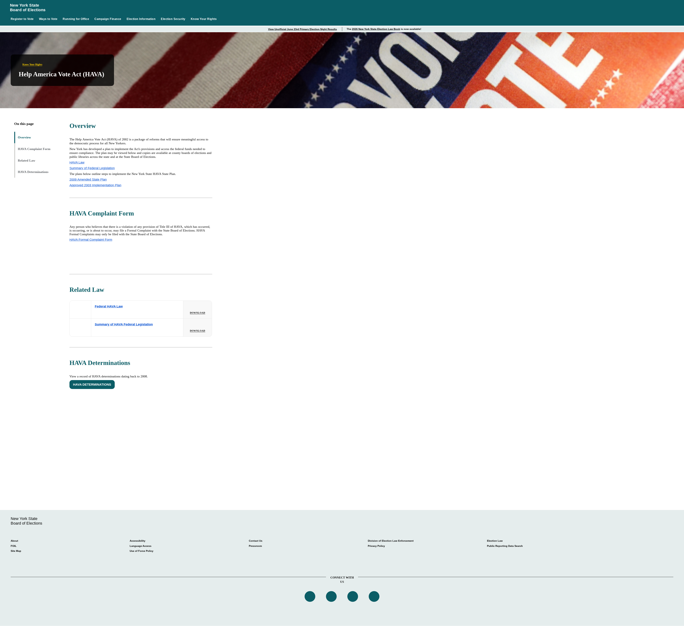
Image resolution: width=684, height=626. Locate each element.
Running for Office (76, 18)
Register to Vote (22, 18)
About (14, 540)
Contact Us (255, 540)
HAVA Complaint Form (34, 149)
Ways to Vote (48, 18)
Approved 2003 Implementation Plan (95, 185)
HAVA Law (76, 162)
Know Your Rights (204, 18)
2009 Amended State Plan (88, 179)
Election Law (495, 540)
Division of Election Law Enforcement (391, 540)
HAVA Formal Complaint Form (90, 239)
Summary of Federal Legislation (92, 168)
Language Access (140, 546)
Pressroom (255, 546)
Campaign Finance (107, 18)
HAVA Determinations (33, 172)
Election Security (173, 18)
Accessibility (137, 540)
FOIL (14, 546)
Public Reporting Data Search (505, 546)
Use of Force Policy (141, 550)
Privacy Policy (376, 546)
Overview (24, 137)
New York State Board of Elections (28, 7)
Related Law (26, 160)
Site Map (16, 550)
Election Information (141, 18)
